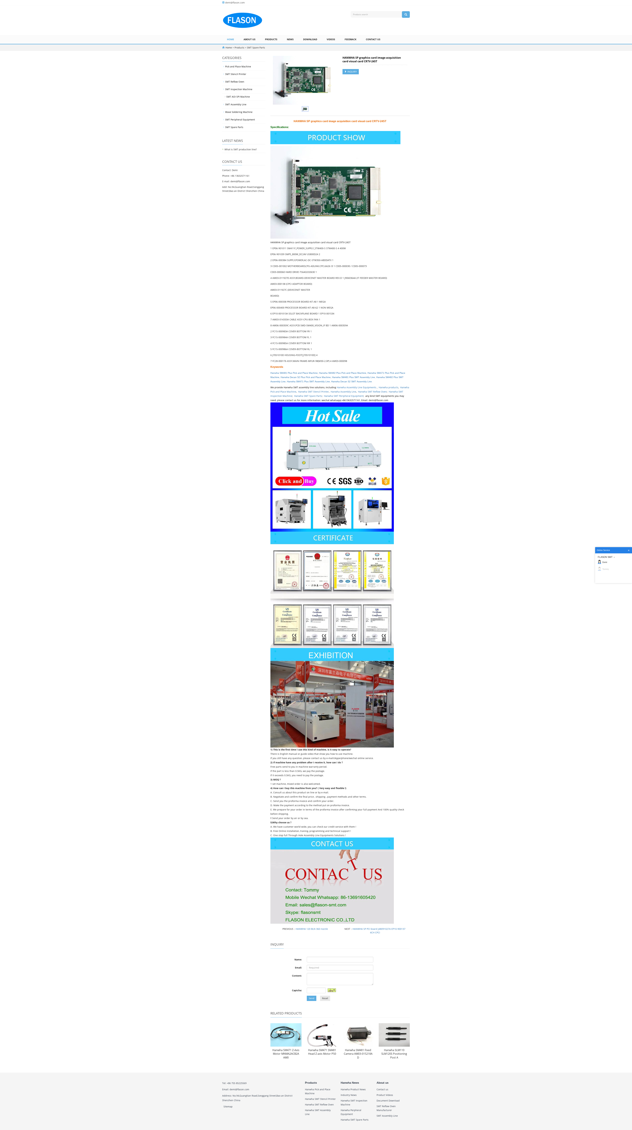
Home (230, 39)
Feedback (350, 39)
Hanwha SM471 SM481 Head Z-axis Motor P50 (322, 1052)
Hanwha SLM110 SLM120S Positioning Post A (394, 1053)
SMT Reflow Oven (234, 81)
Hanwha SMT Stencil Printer (313, 391)
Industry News (349, 1095)
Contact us (373, 39)
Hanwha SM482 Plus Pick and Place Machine (342, 373)
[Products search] (406, 14)
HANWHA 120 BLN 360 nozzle (312, 928)
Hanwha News (350, 1082)
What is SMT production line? (240, 149)
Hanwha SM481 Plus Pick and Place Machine (294, 373)
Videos (331, 39)
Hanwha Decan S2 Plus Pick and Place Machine (306, 377)
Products (271, 39)
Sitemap (228, 1106)
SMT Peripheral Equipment (240, 119)
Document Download (388, 1100)
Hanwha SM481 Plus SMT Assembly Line (353, 377)
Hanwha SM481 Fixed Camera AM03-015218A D (358, 1053)
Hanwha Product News (353, 1089)
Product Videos (385, 1095)
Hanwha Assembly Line (343, 391)
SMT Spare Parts (255, 47)
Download (310, 39)
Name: (298, 959)
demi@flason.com (235, 2)
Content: (297, 975)
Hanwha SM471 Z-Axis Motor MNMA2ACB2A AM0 (285, 1053)
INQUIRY (352, 71)
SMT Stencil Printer (235, 74)
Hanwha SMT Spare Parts (308, 395)
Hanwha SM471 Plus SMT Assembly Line (308, 381)
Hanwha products (388, 387)
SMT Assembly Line (235, 104)
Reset (325, 998)
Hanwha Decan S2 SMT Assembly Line (351, 381)
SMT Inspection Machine (238, 89)
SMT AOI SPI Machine (238, 96)
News (290, 39)
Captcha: (297, 990)
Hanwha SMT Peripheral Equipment (343, 395)
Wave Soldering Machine (238, 112)
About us (249, 39)
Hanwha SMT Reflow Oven (372, 391)
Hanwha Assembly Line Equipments (357, 387)
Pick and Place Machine (238, 66)
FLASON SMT (605, 557)
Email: (298, 967)
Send (311, 998)
